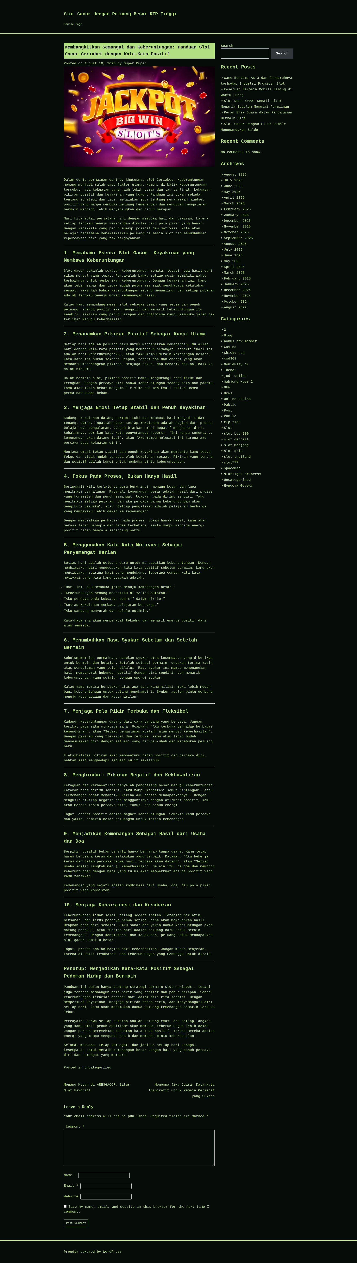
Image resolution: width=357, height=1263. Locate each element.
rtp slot (232, 422)
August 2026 (235, 175)
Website (71, 1196)
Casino (230, 347)
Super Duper (135, 63)
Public (230, 416)
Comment (75, 1127)
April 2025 (234, 267)
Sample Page (73, 24)
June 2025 (233, 255)
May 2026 (232, 192)
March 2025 (234, 273)
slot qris (233, 451)
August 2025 (235, 244)
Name (70, 1175)
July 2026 (233, 180)
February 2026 (237, 209)
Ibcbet (230, 370)
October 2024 (236, 302)
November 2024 (237, 296)
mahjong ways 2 (238, 382)
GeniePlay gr (236, 364)
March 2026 (234, 203)
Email (71, 1186)
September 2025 (238, 238)
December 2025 (237, 221)
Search (227, 46)
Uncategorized (97, 1068)
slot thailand (237, 457)
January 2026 (236, 215)
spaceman (232, 468)
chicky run (234, 353)
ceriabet (183, 987)
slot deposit (236, 439)
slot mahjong (236, 445)
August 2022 (235, 307)
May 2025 (232, 261)
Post (228, 411)
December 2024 (237, 290)
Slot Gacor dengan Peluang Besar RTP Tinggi (120, 14)
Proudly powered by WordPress (93, 1252)
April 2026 (234, 198)
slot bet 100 (236, 434)
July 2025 (233, 250)
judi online (235, 376)
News (228, 393)
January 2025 (236, 284)
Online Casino (237, 399)
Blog (228, 335)
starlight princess (242, 474)
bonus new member (240, 341)
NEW (227, 387)
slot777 (231, 463)
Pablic (230, 405)
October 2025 (236, 232)
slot (228, 428)
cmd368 (230, 359)
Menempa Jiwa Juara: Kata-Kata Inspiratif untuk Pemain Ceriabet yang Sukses (182, 1090)
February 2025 (237, 279)
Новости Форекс (238, 486)
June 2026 (233, 186)
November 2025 (237, 227)
